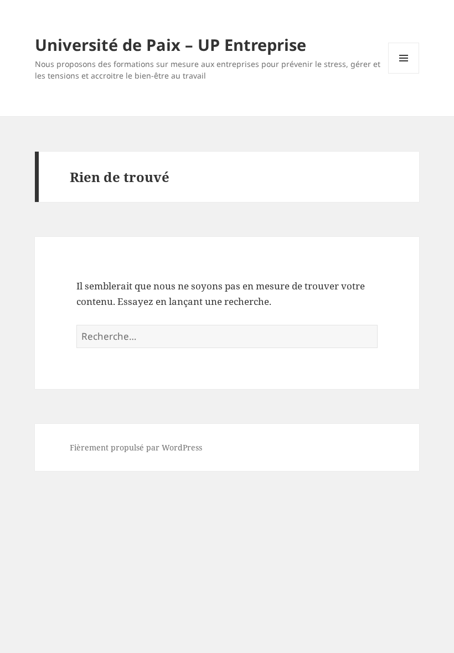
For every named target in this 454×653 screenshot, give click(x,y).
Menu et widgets (404, 73)
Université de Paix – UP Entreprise (170, 44)
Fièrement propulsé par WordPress (136, 447)
